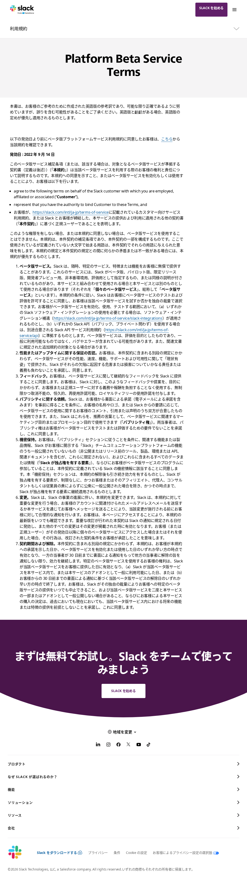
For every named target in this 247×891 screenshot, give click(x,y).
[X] (128, 745)
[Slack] (22, 9)
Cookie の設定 (136, 852)
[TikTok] (149, 745)
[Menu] (234, 10)
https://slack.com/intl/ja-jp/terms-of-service (71, 212)
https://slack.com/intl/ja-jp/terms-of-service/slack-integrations (108, 318)
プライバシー (98, 852)
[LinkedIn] (98, 745)
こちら (166, 139)
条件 (117, 852)
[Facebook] (118, 745)
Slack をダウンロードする (57, 852)
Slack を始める (211, 8)
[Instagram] (108, 745)
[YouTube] (139, 745)
